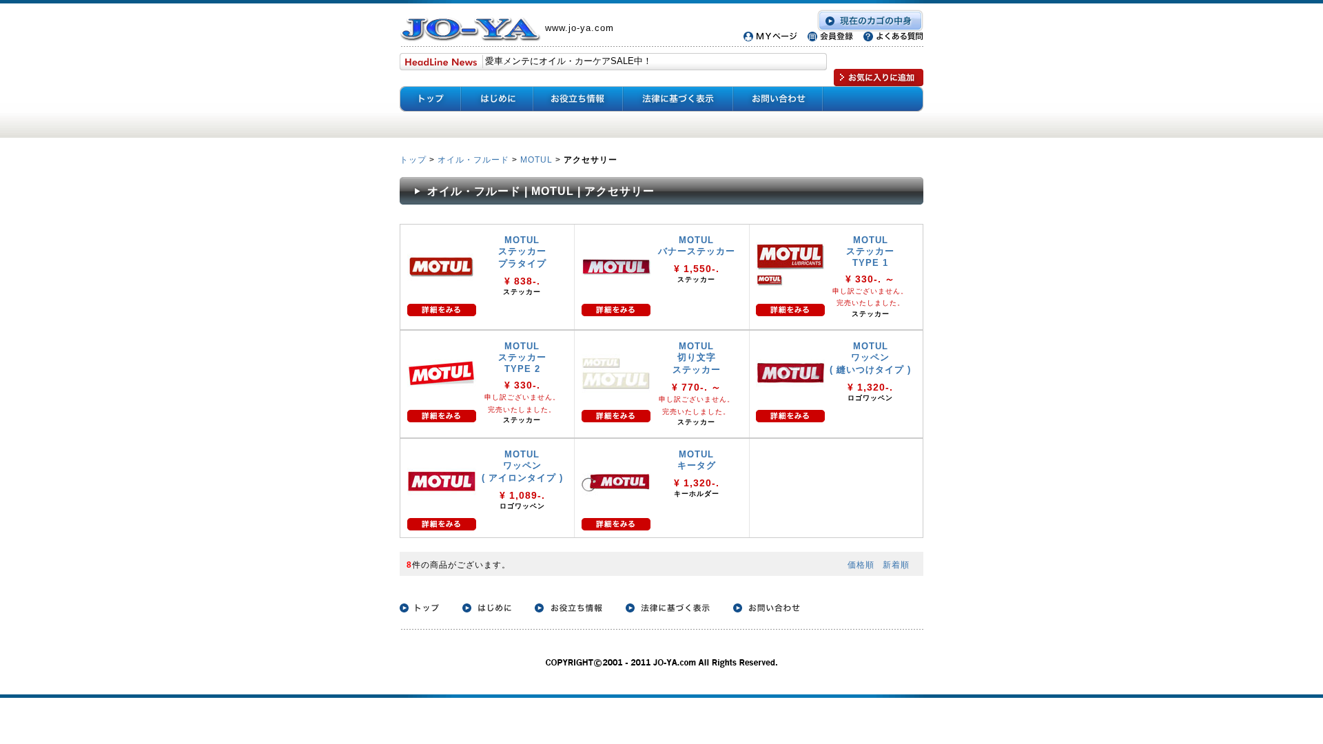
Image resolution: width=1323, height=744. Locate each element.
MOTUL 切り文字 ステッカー (697, 358)
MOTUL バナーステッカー (696, 245)
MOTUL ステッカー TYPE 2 (522, 357)
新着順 (896, 564)
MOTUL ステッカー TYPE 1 (870, 251)
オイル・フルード (473, 159)
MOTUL (536, 159)
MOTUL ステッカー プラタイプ (522, 252)
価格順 (861, 564)
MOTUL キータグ (696, 460)
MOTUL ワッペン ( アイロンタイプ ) (522, 466)
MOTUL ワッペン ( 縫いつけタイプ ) (870, 358)
